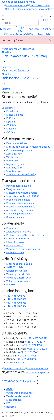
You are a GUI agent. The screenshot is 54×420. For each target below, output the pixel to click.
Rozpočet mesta (15, 217)
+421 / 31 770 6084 (28, 355)
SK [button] (44, 19)
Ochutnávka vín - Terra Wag (24, 56)
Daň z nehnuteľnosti (17, 143)
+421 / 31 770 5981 (16, 295)
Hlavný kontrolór (15, 242)
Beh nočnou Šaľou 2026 (21, 78)
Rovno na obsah (9, 1)
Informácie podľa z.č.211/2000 (22, 196)
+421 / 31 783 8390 (27, 359)
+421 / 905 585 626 (37, 338)
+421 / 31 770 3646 (28, 352)
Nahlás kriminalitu (15, 9)
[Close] (50, 40)
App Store (18, 381)
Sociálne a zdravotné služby (21, 174)
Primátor (11, 228)
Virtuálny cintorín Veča (18, 277)
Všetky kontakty (15, 362)
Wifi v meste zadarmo (18, 281)
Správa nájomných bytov (19, 213)
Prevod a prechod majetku (20, 206)
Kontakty (49, 9)
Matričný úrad (14, 167)
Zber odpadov (14, 153)
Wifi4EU (10, 284)
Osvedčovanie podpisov (19, 150)
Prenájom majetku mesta (20, 203)
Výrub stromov (14, 157)
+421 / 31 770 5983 (16, 302)
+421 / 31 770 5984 (16, 306)
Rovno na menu (26, 1)
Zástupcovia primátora (18, 231)
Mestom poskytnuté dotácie (21, 192)
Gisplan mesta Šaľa (16, 270)
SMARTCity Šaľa (14, 267)
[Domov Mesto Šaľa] (27, 34)
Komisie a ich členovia (18, 238)
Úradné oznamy (15, 252)
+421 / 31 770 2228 (37, 348)
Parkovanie (12, 160)
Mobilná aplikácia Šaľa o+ (20, 263)
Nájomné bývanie (15, 164)
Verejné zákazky (15, 189)
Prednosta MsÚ (14, 245)
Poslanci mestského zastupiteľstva (25, 235)
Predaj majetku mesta (18, 199)
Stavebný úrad (14, 171)
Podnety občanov (34, 9)
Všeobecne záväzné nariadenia (23, 249)
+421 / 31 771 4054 (32, 345)
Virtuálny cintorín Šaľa (18, 274)
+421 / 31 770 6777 (35, 341)
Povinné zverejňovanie (18, 185)
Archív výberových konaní (20, 210)
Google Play (37, 372)
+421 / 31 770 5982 (16, 299)
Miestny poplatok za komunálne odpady (28, 146)
